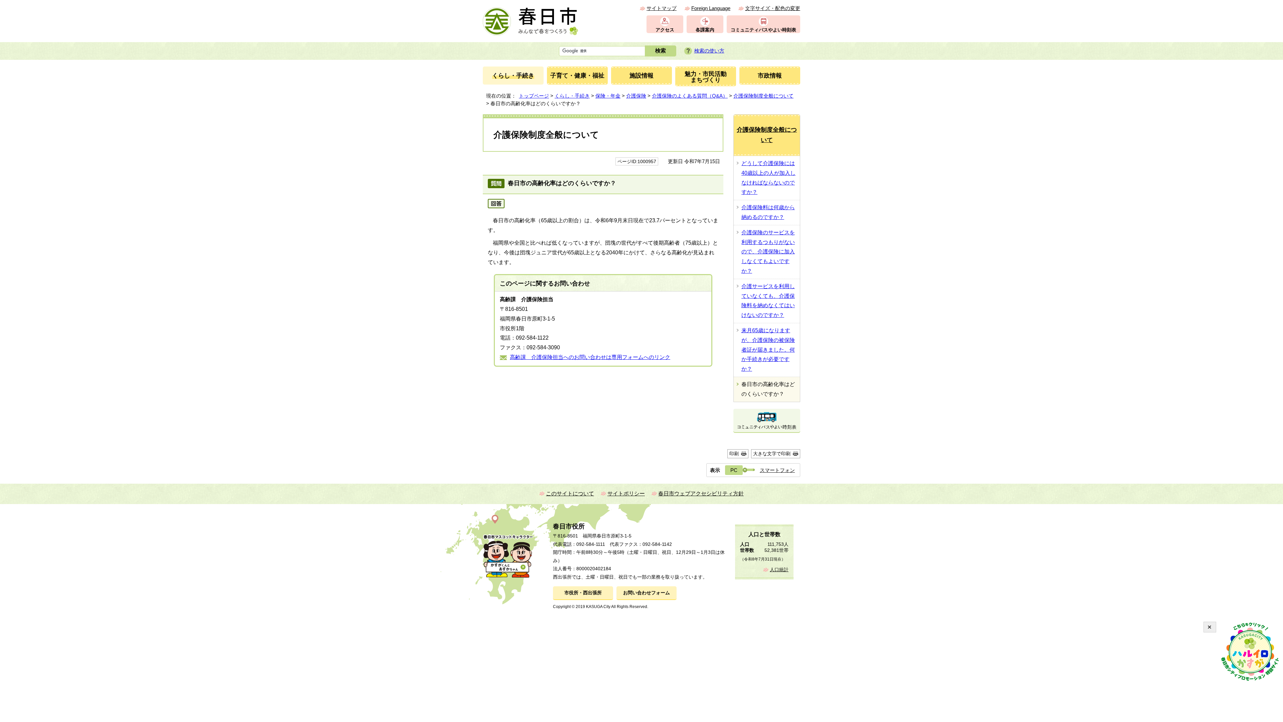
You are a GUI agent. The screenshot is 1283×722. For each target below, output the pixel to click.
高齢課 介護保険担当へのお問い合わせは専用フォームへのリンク (590, 357)
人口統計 (779, 569)
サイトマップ (662, 8)
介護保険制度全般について (763, 96)
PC (733, 470)
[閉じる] (1210, 627)
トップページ (534, 96)
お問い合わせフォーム (646, 592)
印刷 (734, 453)
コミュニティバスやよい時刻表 (763, 29)
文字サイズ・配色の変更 (772, 8)
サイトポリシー (626, 493)
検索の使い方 (709, 50)
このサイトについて (570, 493)
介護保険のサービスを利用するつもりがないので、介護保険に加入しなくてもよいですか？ (768, 252)
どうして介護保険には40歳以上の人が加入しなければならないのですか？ (768, 177)
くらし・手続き (572, 96)
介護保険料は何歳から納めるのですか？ (768, 212)
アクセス (665, 29)
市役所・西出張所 (583, 592)
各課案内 (705, 29)
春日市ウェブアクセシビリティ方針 (701, 493)
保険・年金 (607, 96)
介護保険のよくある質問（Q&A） (690, 96)
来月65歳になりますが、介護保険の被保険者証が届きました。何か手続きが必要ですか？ (768, 350)
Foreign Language (710, 8)
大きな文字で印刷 (772, 453)
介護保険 (636, 96)
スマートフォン (777, 470)
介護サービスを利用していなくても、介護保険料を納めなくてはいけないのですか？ (768, 300)
